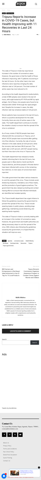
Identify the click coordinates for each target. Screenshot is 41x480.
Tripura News (10, 13)
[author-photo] (20, 295)
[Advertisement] (20, 382)
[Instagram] (9, 434)
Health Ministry (30, 241)
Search (4, 339)
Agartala (10, 241)
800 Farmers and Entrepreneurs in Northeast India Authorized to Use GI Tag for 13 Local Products (11, 272)
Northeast (5, 243)
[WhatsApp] (18, 39)
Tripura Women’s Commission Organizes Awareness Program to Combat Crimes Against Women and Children (31, 273)
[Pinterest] (13, 39)
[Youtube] (20, 434)
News (8, 10)
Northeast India (14, 243)
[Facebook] (4, 39)
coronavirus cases (18, 241)
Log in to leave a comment (20, 331)
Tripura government (8, 245)
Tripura (30, 243)
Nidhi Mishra (7, 34)
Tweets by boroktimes (9, 408)
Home (3, 10)
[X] (9, 39)
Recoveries (23, 243)
